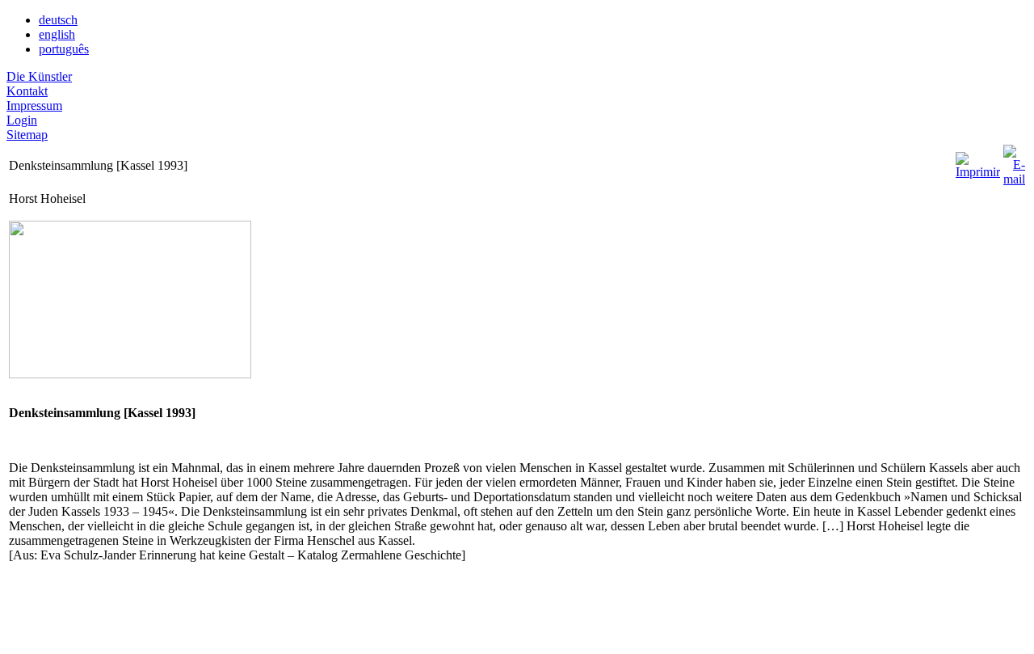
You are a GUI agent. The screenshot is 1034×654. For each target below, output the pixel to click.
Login (21, 120)
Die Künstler (39, 76)
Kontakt (27, 91)
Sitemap (27, 134)
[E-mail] (1014, 161)
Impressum (34, 105)
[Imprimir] (978, 161)
